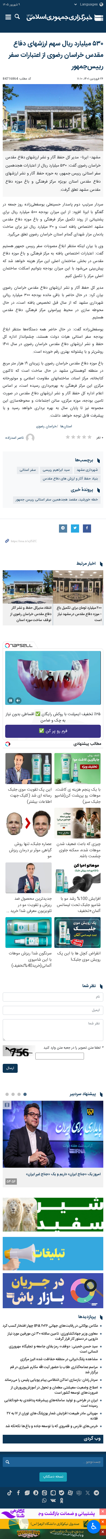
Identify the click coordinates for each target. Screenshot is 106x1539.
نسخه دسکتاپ (53, 1477)
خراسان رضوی (46, 426)
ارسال (10, 1068)
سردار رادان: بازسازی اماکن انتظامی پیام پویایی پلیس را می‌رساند (51, 1380)
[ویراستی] (27, 1493)
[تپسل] (7, 645)
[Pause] (10, 700)
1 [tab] (25, 1094)
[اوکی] (61, 1501)
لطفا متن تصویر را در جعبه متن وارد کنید (73, 1047)
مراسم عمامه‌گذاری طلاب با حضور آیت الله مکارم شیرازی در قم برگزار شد (54, 1369)
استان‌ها (66, 426)
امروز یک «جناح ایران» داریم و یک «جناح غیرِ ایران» (63, 1174)
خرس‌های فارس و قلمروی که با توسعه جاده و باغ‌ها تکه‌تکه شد (51, 1426)
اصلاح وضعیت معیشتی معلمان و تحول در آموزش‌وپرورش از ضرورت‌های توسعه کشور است (54, 1390)
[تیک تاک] (9, 1493)
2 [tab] (19, 1094)
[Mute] (18, 700)
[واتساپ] (44, 1501)
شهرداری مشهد (87, 470)
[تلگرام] (96, 1493)
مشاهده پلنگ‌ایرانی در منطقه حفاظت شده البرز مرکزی (59, 1359)
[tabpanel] (53, 1144)
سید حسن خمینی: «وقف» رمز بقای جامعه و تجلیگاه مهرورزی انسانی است (53, 1349)
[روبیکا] (79, 1493)
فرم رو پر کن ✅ (53, 731)
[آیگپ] (53, 1493)
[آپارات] (70, 1493)
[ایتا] (44, 1493)
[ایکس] (87, 1493)
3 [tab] (13, 1094)
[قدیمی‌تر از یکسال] (78, 587)
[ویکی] (53, 1501)
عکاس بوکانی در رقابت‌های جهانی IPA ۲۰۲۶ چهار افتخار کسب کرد (50, 1326)
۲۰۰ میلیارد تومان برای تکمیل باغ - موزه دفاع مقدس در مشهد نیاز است (79, 614)
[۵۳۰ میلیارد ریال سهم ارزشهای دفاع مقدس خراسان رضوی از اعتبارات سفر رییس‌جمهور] (53, 117)
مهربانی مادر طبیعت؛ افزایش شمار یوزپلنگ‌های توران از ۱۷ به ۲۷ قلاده (52, 1416)
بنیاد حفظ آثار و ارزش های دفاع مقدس (70, 479)
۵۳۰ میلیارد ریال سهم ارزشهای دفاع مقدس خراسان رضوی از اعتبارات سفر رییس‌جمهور (56, 55)
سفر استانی (28, 470)
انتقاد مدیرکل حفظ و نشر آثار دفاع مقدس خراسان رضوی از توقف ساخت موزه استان (30, 614)
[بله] (61, 1493)
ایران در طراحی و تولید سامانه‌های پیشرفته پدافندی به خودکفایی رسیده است (51, 1403)
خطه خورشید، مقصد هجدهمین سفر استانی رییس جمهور (57, 500)
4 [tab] (7, 1094)
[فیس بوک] (18, 1493)
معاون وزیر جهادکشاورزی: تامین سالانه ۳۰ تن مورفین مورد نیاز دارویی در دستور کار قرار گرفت (53, 1336)
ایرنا (59, 17)
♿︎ (94, 1526)
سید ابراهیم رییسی (56, 470)
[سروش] (35, 1493)
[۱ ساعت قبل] (53, 1134)
